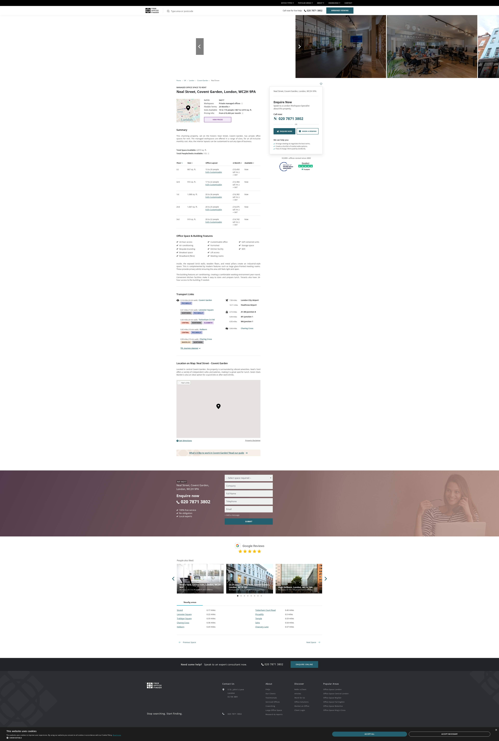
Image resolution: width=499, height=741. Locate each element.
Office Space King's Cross (334, 710)
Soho (257, 622)
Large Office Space (274, 710)
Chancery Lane (261, 626)
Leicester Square (206, 310)
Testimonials (271, 698)
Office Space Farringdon (334, 702)
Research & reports (274, 714)
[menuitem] (280, 689)
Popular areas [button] (304, 3)
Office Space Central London (336, 693)
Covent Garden (202, 80)
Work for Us (299, 698)
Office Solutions (301, 702)
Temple (258, 618)
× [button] (496, 730)
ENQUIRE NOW (286, 131)
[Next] (299, 46)
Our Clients (271, 693)
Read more (117, 735)
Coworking (270, 706)
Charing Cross (206, 339)
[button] (63, 737)
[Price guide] (243, 113)
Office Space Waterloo (333, 706)
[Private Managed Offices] (242, 104)
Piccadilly (259, 614)
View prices (218, 119)
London (191, 80)
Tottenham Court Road (265, 610)
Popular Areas (331, 683)
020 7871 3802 (314, 10)
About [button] (320, 3)
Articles (297, 693)
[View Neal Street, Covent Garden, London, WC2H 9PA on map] (188, 111)
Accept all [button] (369, 734)
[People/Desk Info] (208, 154)
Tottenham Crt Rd (207, 319)
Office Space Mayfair (332, 698)
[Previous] (200, 46)
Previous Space (189, 642)
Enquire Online (304, 664)
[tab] (218, 146)
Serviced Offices (273, 702)
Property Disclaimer (252, 440)
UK (185, 80)
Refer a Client (300, 689)
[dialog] (249, 734)
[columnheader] (181, 163)
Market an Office (301, 706)
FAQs (268, 689)
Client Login (299, 710)
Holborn (203, 329)
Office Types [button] (286, 3)
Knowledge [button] (334, 3)
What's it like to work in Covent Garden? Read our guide (216, 452)
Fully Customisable (213, 172)
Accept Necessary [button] (449, 734)
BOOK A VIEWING (309, 131)
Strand (180, 610)
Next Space (311, 642)
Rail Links (185, 383)
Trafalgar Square (184, 618)
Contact (348, 3)
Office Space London (332, 689)
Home (178, 80)
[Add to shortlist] (321, 84)
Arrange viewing (340, 10)
